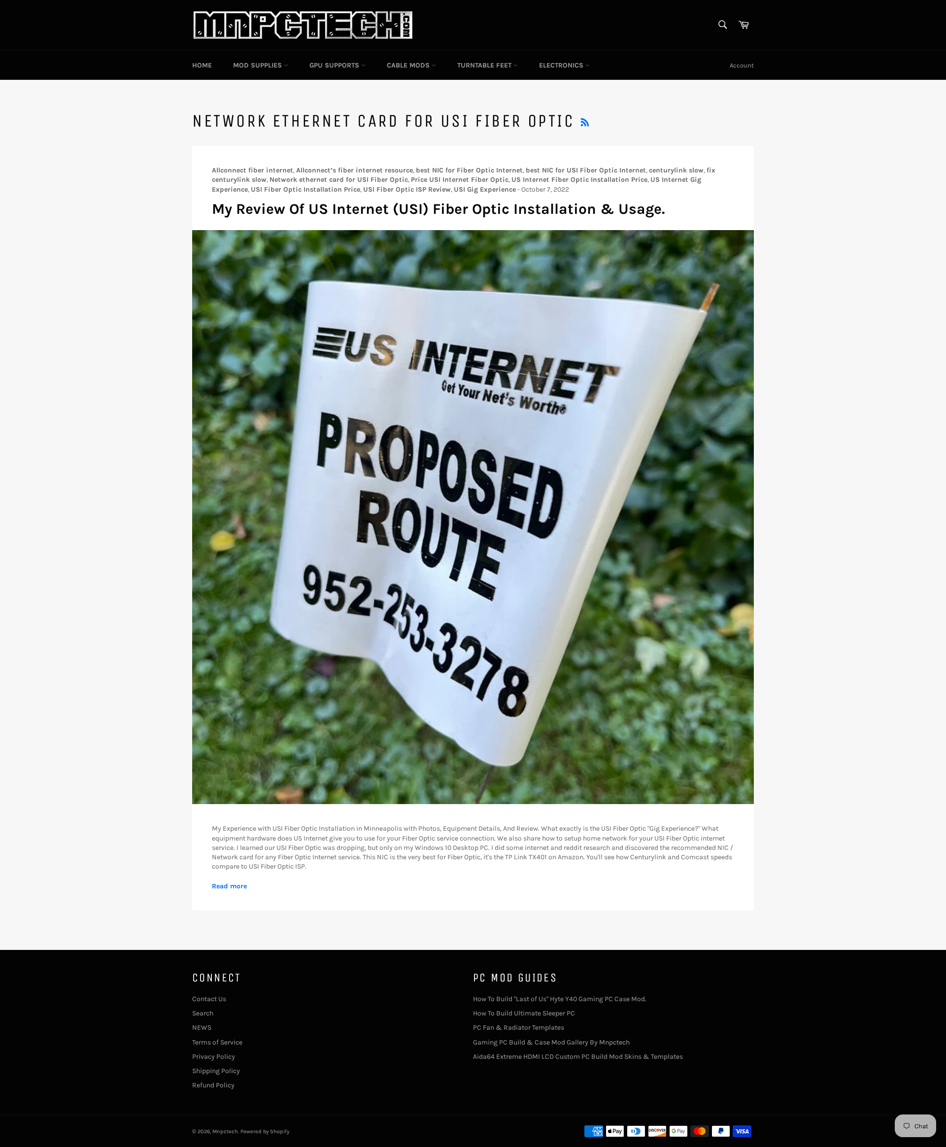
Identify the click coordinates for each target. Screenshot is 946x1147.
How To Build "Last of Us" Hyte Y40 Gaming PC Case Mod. (559, 999)
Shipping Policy (216, 1071)
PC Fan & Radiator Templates (518, 1027)
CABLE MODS (409, 65)
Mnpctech (225, 1131)
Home (202, 65)
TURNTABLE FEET (485, 65)
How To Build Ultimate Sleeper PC (524, 1013)
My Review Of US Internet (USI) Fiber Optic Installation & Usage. (438, 209)
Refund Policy (213, 1085)
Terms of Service (217, 1042)
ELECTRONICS (562, 65)
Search (202, 1013)
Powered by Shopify (264, 1131)
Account (742, 65)
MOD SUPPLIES (258, 65)
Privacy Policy (213, 1056)
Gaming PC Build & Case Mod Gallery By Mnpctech (551, 1042)
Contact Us (209, 999)
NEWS (201, 1027)
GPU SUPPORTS (335, 65)
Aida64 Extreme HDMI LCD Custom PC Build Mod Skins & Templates (578, 1056)
